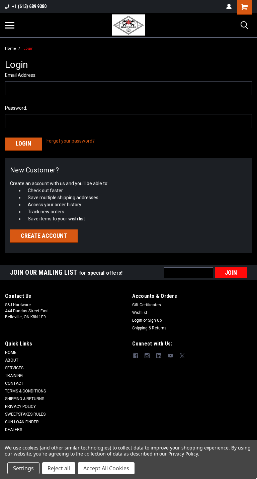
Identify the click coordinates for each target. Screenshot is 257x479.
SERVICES (14, 368)
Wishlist (139, 312)
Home (10, 48)
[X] (182, 355)
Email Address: (20, 75)
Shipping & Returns (149, 328)
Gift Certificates (146, 305)
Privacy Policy (182, 453)
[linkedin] (158, 355)
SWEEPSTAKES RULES (25, 414)
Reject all (59, 468)
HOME (10, 352)
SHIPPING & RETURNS (24, 398)
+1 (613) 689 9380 (29, 6)
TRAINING (14, 375)
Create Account (44, 235)
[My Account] (229, 6)
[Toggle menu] (9, 25)
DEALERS (13, 429)
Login (28, 48)
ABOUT (11, 360)
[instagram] (147, 355)
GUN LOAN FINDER (22, 422)
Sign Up (155, 320)
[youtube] (170, 355)
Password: (16, 108)
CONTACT (14, 383)
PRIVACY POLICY (20, 406)
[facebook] (135, 355)
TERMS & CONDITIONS (25, 391)
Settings (23, 468)
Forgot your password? (71, 141)
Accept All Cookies (106, 468)
